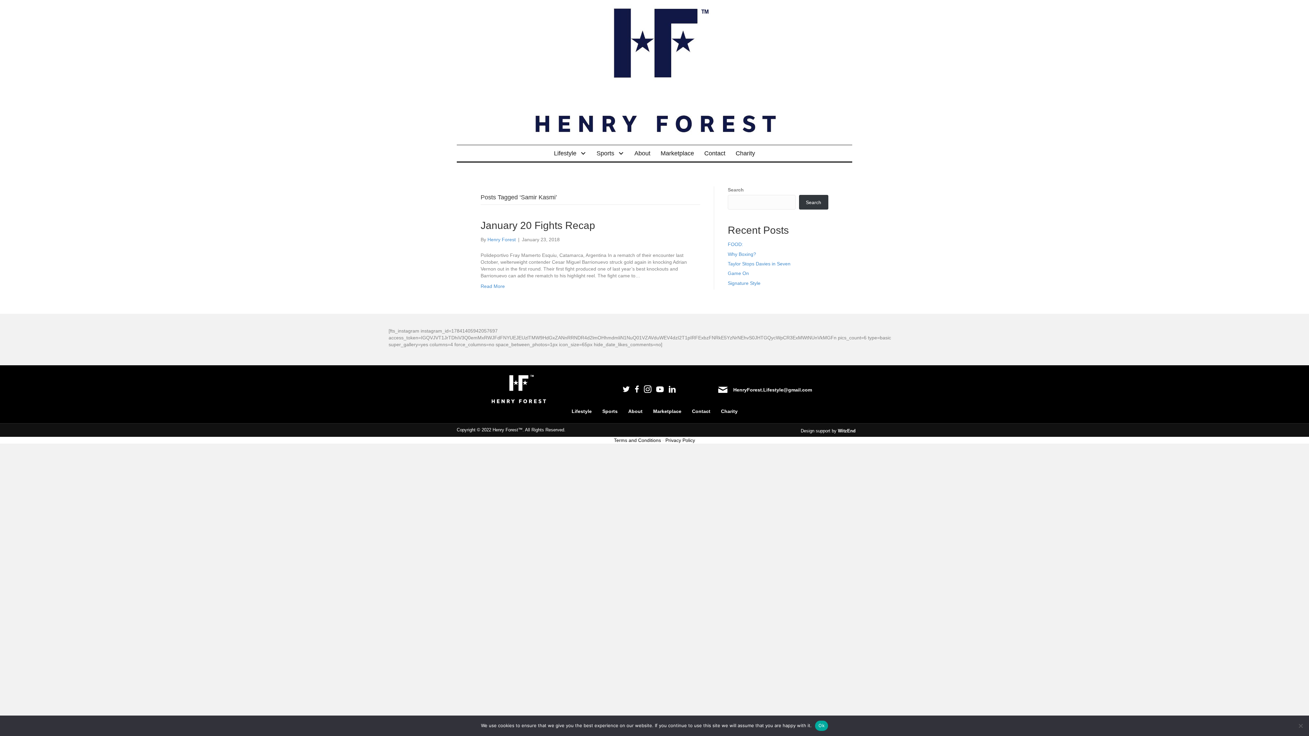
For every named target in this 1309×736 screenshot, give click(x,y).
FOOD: (735, 244)
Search (736, 190)
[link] (570, 153)
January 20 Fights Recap (538, 225)
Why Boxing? (742, 254)
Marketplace (667, 411)
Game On (738, 273)
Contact (701, 411)
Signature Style (744, 283)
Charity (729, 411)
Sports (610, 411)
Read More (493, 286)
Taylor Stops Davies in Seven (759, 263)
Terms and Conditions (637, 440)
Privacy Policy (680, 440)
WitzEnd (847, 430)
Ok (821, 725)
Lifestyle (582, 411)
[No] (1300, 725)
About (635, 411)
